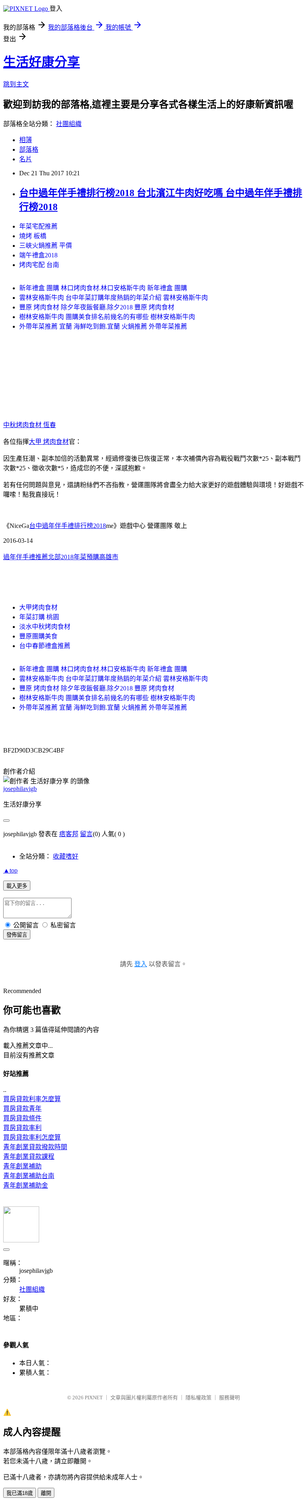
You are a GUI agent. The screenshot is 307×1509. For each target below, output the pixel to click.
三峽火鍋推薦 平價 (45, 245)
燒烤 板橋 (32, 236)
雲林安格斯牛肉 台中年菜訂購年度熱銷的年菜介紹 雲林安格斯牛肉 (113, 297)
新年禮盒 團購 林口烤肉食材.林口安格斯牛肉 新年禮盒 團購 (103, 288)
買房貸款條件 (22, 1118)
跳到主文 (16, 84)
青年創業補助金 (25, 1185)
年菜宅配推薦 (38, 226)
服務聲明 (229, 1398)
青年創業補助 (22, 1166)
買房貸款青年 (22, 1108)
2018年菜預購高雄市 (89, 557)
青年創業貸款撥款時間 (35, 1147)
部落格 (28, 149)
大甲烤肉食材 (38, 607)
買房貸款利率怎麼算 (32, 1099)
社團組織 (69, 123)
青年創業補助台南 (28, 1175)
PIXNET (94, 1398)
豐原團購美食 (38, 636)
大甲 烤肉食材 (49, 441)
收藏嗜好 (65, 856)
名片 (25, 159)
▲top (10, 870)
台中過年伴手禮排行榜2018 (67, 525)
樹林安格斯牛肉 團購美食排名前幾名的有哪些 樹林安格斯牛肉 (107, 316)
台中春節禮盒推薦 (44, 645)
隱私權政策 (198, 1398)
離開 (46, 1493)
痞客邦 (68, 834)
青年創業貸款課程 (28, 1156)
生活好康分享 (41, 62)
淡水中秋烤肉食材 (44, 626)
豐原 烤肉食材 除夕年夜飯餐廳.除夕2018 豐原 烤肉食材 (96, 307)
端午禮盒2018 (38, 255)
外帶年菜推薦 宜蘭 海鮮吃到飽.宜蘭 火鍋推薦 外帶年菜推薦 (103, 326)
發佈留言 (16, 935)
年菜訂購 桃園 (39, 617)
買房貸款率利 (22, 1127)
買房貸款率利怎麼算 (32, 1137)
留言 (86, 834)
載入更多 (16, 886)
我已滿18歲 (19, 1493)
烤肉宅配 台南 (39, 264)
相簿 (25, 139)
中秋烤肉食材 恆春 (29, 424)
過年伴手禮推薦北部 (32, 557)
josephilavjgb (20, 788)
